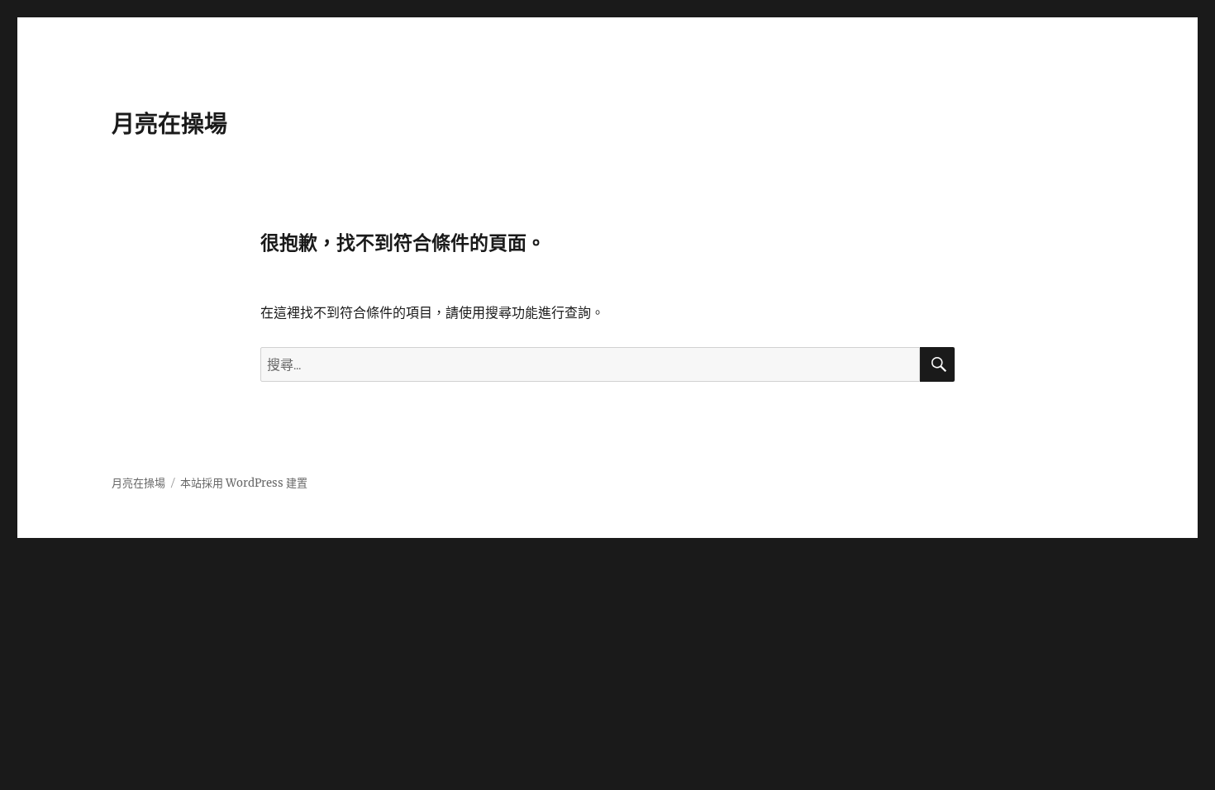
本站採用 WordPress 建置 (243, 483)
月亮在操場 (169, 124)
